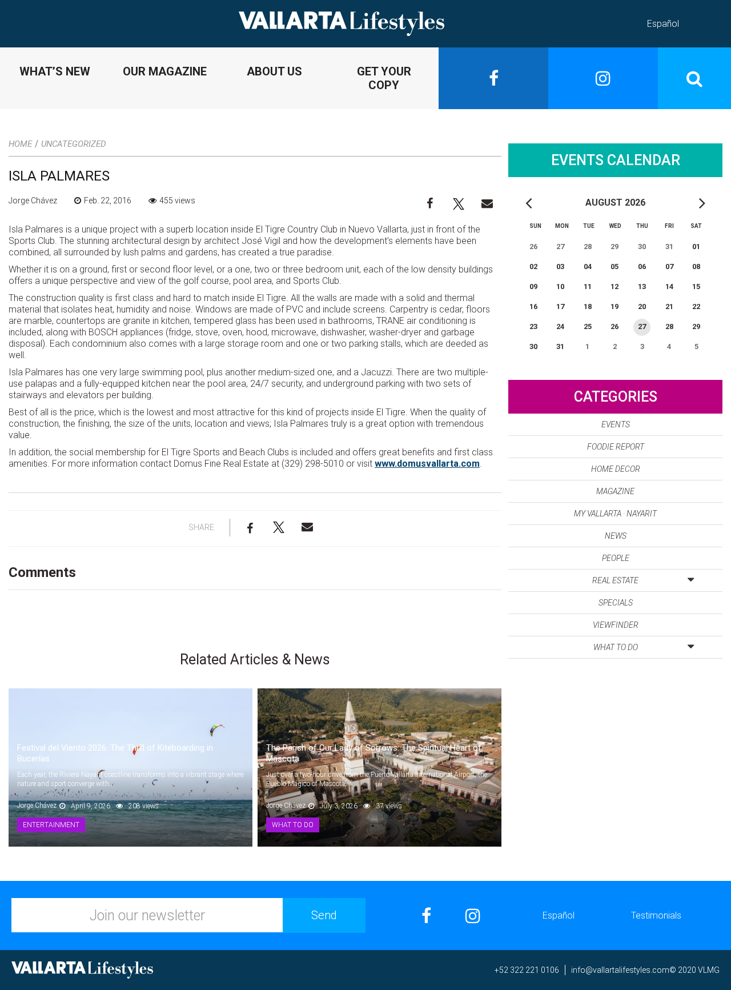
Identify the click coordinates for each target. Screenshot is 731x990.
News (615, 535)
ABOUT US (274, 71)
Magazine (615, 491)
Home (20, 144)
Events (615, 424)
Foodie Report (615, 446)
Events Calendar (615, 160)
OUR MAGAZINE (165, 71)
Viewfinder (615, 625)
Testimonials (656, 915)
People (615, 558)
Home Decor (615, 469)
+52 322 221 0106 (527, 970)
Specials (616, 602)
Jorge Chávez (33, 200)
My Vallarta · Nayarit (615, 513)
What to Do (615, 647)
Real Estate (615, 580)
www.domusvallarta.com (427, 463)
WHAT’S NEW (54, 71)
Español (663, 23)
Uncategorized (73, 144)
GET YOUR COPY (384, 78)
